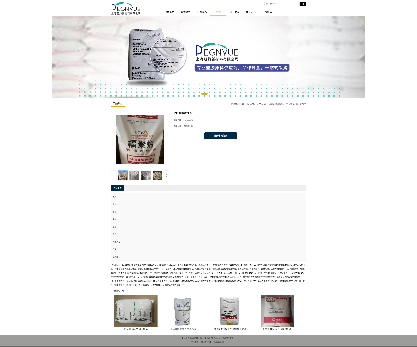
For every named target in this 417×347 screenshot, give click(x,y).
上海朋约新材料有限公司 (192, 338)
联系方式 (251, 12)
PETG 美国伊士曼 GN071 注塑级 (230, 329)
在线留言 (267, 12)
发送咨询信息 (220, 136)
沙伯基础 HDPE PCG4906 (183, 329)
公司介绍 (186, 12)
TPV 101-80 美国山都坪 (136, 329)
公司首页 (169, 12)
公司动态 (202, 12)
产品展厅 (218, 12)
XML (232, 338)
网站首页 (251, 104)
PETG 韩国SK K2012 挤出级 (277, 329)
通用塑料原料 (277, 104)
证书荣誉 (234, 12)
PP (287, 104)
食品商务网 (219, 342)
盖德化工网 (206, 342)
